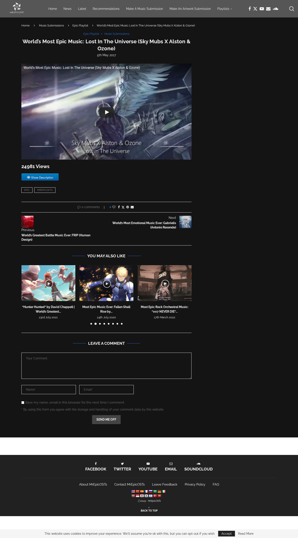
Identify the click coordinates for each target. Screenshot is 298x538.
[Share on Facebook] (119, 207)
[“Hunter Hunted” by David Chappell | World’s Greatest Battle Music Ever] (48, 283)
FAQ (216, 484)
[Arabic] (155, 491)
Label (82, 8)
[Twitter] (255, 8)
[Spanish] (142, 491)
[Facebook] (249, 8)
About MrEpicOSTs (93, 484)
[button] (27, 294)
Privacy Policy (195, 484)
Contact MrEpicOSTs (129, 484)
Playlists (223, 8)
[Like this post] (113, 207)
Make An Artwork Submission (190, 8)
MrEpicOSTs (45, 190)
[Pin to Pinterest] (127, 207)
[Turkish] (155, 496)
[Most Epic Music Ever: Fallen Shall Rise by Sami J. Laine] (107, 283)
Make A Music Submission (144, 8)
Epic (27, 190)
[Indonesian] (137, 496)
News (67, 8)
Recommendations (106, 8)
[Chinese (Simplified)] (137, 491)
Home (52, 8)
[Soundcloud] (275, 8)
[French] (146, 491)
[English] (133, 491)
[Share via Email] (132, 207)
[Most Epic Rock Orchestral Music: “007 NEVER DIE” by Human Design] (165, 283)
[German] (159, 491)
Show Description (42, 177)
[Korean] (146, 496)
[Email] (268, 8)
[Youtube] (262, 8)
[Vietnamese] (159, 496)
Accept (226, 533)
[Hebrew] (150, 496)
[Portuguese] (133, 496)
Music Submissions (51, 25)
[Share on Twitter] (123, 207)
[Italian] (164, 491)
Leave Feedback (164, 484)
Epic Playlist (80, 25)
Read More (245, 533)
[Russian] (150, 491)
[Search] (291, 8)
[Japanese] (142, 496)
